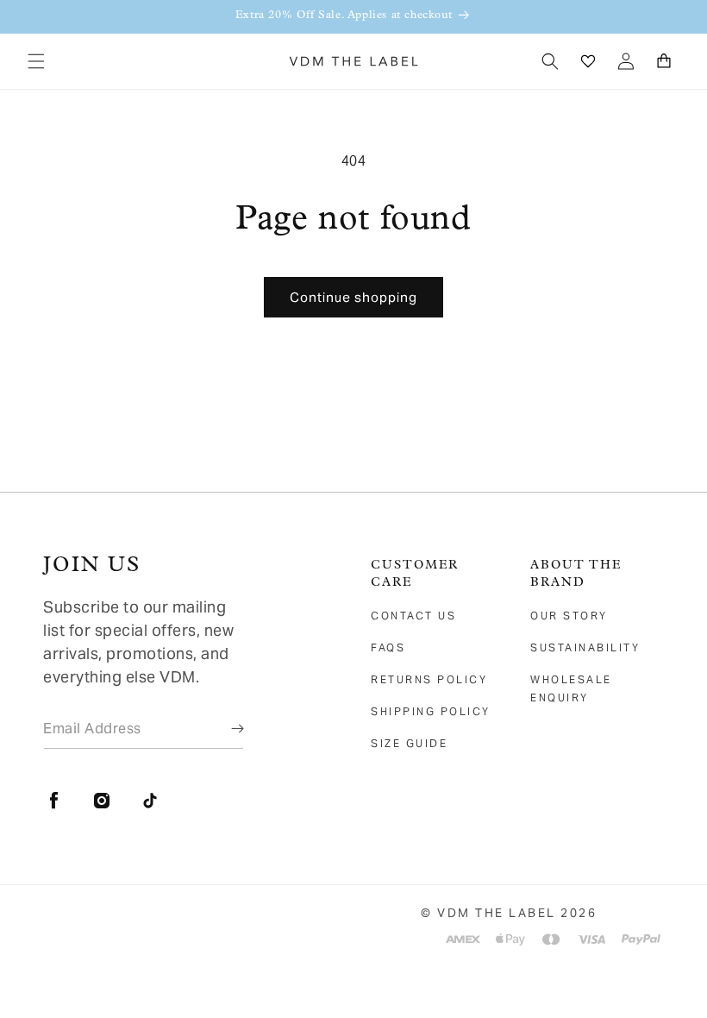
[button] (36, 61)
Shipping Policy (431, 711)
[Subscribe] (225, 728)
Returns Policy (429, 679)
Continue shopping (353, 297)
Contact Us (413, 615)
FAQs (388, 647)
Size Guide (409, 743)
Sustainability (585, 647)
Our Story (569, 615)
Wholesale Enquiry (571, 688)
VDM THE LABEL (496, 913)
